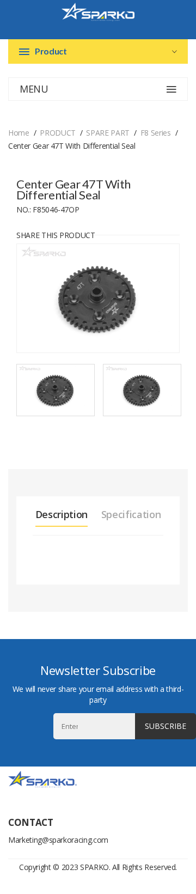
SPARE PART (108, 132)
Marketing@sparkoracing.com (58, 840)
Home (18, 132)
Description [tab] (61, 514)
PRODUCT (58, 132)
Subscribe (165, 726)
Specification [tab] (131, 514)
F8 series (155, 132)
